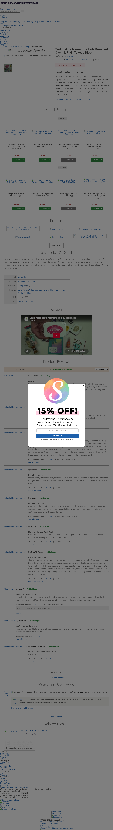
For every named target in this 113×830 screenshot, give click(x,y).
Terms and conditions (67, 440)
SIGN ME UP (57, 436)
